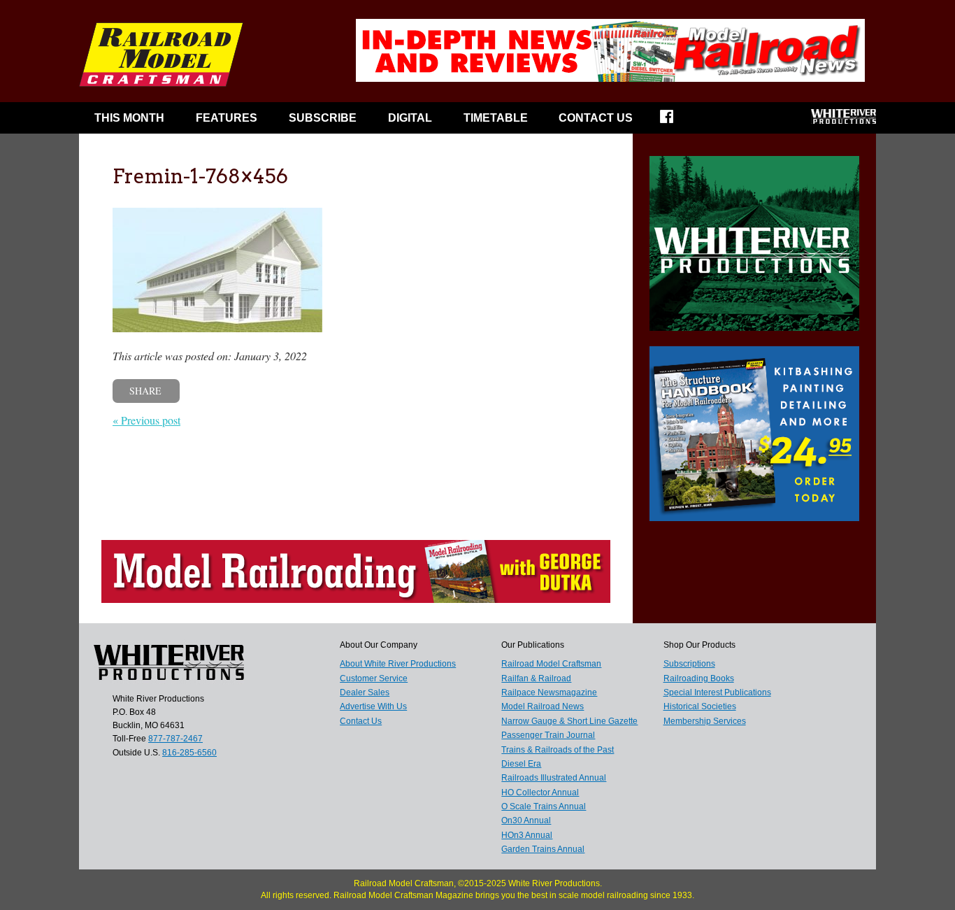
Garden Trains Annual (542, 849)
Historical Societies (699, 706)
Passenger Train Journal (548, 735)
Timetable (496, 118)
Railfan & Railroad (536, 678)
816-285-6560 (189, 753)
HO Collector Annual (540, 792)
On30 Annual (526, 820)
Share (145, 390)
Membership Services (704, 721)
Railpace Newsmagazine (549, 692)
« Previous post (146, 420)
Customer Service (374, 678)
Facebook (675, 121)
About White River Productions (398, 664)
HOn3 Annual (526, 835)
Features (226, 118)
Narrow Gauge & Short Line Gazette (569, 721)
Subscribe (323, 118)
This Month (129, 118)
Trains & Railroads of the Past (557, 750)
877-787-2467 (175, 739)
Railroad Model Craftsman (551, 664)
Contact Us (596, 118)
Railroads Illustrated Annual (553, 778)
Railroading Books (698, 678)
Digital (410, 118)
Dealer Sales (364, 692)
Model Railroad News (542, 706)
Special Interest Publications (717, 692)
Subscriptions (689, 664)
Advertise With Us (373, 706)
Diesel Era (521, 764)
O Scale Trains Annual (543, 806)
